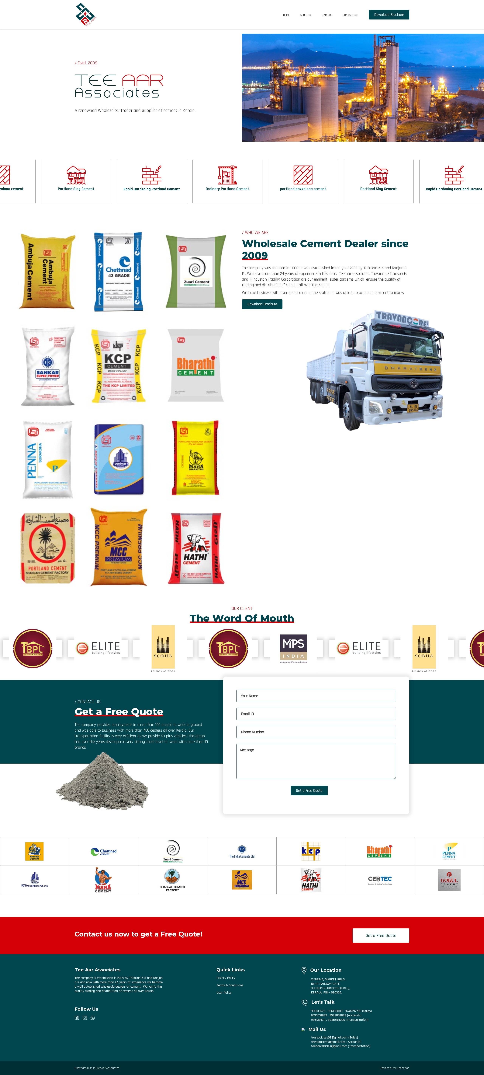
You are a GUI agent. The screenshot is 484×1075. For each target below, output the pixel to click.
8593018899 (319, 1015)
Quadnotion (402, 1068)
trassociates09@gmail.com (329, 1037)
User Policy (223, 992)
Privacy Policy (225, 978)
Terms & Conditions (229, 985)
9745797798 (353, 1011)
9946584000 (336, 1019)
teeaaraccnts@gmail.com (328, 1042)
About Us (306, 15)
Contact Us (350, 15)
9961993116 (335, 1011)
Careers (327, 15)
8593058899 (338, 1015)
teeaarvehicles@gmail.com (329, 1046)
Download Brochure (389, 14)
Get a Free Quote (381, 935)
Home (286, 15)
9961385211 (318, 1011)
